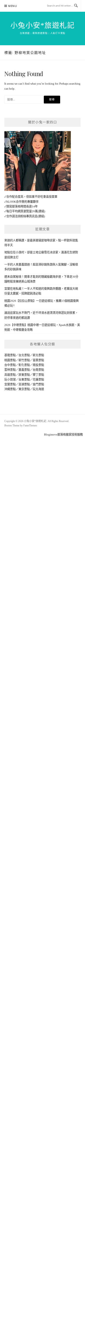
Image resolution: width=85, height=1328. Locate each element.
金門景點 (38, 384)
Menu (12, 6)
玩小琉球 (10, 379)
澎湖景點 (24, 384)
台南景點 (38, 369)
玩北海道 (38, 389)
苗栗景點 (38, 360)
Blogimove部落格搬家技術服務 (63, 434)
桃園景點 (10, 360)
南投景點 (38, 365)
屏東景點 (24, 374)
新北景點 (38, 355)
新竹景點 (24, 360)
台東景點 (24, 379)
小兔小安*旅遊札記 (42, 25)
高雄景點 (10, 374)
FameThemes (30, 425)
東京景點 (24, 389)
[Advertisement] (42, 479)
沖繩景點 (10, 389)
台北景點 (24, 355)
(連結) (41, 211)
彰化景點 (24, 365)
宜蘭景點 (10, 384)
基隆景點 (10, 355)
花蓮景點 (38, 379)
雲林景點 (10, 369)
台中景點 (10, 365)
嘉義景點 (24, 369)
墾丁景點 (38, 374)
